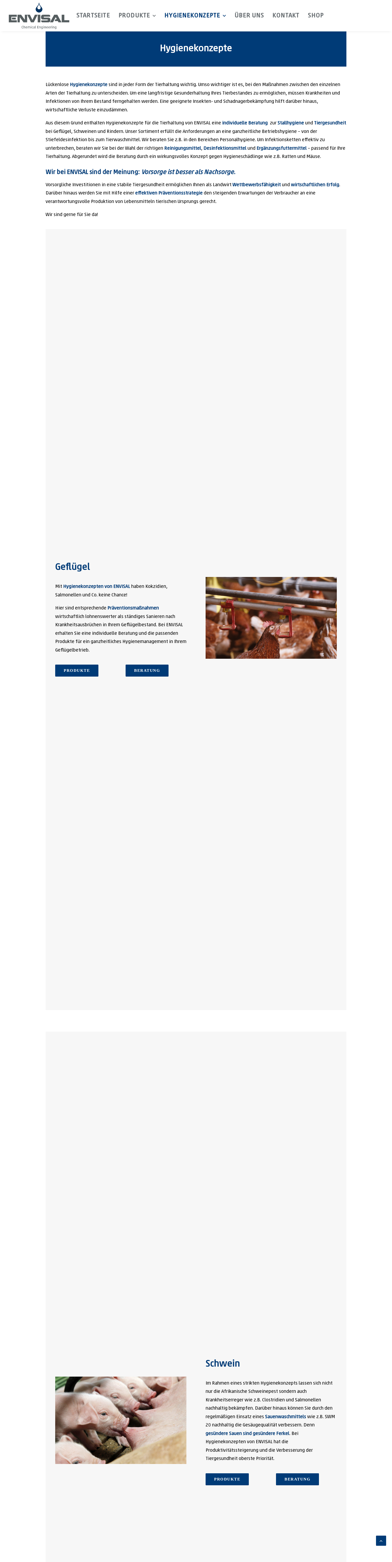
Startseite (93, 16)
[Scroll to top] (381, 1541)
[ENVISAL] (39, 15)
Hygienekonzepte (192, 16)
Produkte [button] (77, 670)
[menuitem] (93, 15)
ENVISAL (77, 172)
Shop (316, 16)
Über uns (249, 16)
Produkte (134, 16)
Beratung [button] (147, 670)
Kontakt (286, 16)
